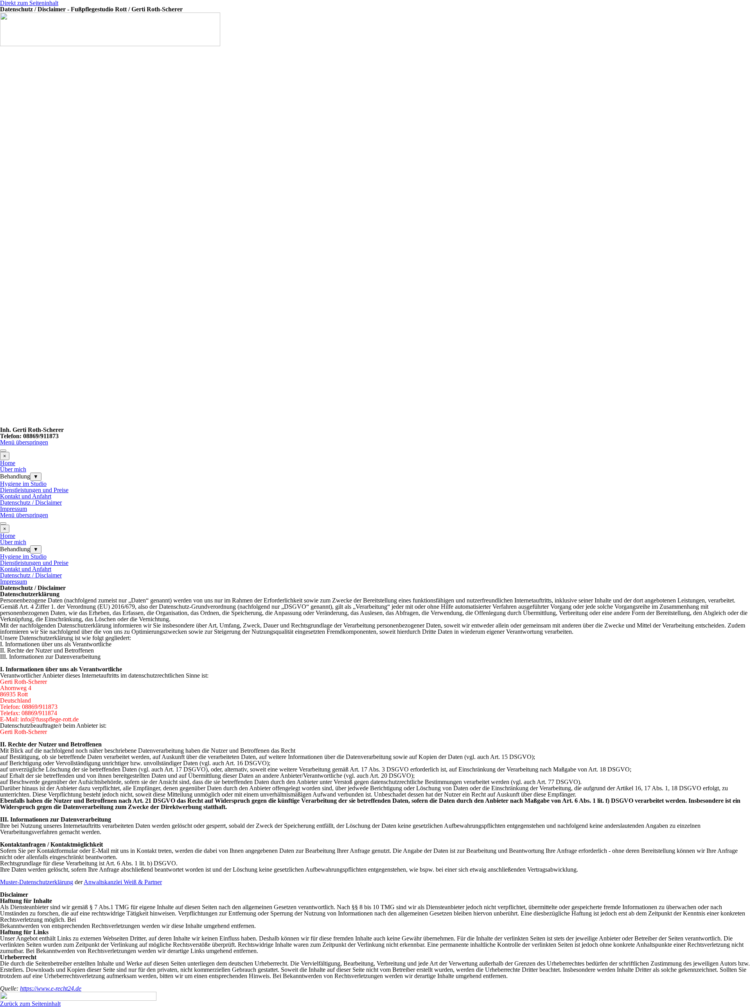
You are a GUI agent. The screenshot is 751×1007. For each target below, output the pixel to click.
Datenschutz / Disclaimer (31, 502)
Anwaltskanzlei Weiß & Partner (123, 882)
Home (7, 463)
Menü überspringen (24, 442)
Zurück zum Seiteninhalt (30, 1003)
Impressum (13, 508)
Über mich (13, 469)
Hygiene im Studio (23, 483)
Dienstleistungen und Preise (34, 490)
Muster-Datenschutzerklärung (36, 882)
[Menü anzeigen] (3, 451)
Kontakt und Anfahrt (25, 496)
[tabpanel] (375, 430)
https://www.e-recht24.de (50, 988)
